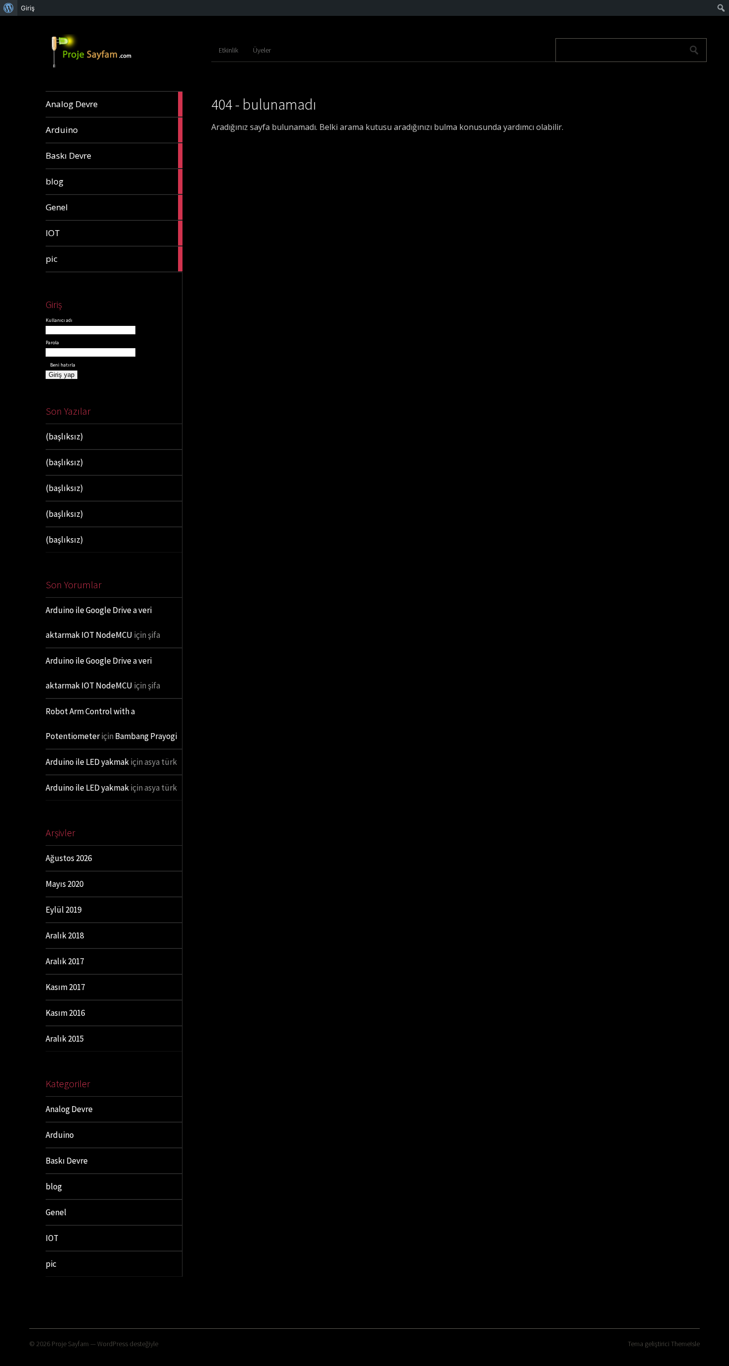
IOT (52, 1238)
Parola (52, 342)
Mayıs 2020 (64, 883)
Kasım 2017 (65, 987)
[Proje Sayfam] (98, 67)
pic (51, 1263)
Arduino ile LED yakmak (87, 761)
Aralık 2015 (65, 1038)
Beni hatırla (62, 365)
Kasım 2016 (65, 1012)
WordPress (112, 1343)
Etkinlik (228, 50)
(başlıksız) (64, 436)
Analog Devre (69, 1109)
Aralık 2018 (65, 935)
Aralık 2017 (65, 961)
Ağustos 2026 (69, 858)
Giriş (28, 8)
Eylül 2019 (63, 909)
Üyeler (262, 50)
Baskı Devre (67, 1160)
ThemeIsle (685, 1343)
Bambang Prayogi (146, 736)
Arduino (60, 1134)
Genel (56, 1212)
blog (54, 1186)
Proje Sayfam (70, 1343)
